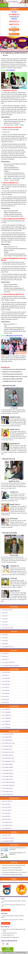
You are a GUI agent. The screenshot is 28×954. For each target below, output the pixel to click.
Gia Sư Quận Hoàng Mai (7, 755)
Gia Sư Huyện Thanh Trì (8, 779)
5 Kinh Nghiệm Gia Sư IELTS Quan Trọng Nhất (12, 381)
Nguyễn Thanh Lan (15, 504)
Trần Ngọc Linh (14, 492)
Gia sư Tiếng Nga (6, 727)
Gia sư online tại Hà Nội (7, 841)
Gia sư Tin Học (5, 696)
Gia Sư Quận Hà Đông (7, 764)
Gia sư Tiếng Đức (6, 724)
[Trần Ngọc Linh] (5, 495)
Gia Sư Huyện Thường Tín (8, 785)
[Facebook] (3, 943)
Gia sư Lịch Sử (5, 687)
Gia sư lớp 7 (5, 637)
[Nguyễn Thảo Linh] (5, 432)
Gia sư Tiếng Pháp (6, 718)
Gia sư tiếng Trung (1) (7, 825)
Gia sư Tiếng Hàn (6, 721)
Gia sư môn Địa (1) (6, 816)
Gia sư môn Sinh (6, 684)
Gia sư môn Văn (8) (6, 810)
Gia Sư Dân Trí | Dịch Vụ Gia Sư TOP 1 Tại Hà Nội (12, 919)
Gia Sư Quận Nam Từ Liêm (8, 761)
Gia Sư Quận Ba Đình (7, 737)
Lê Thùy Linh (14, 408)
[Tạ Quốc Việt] (5, 581)
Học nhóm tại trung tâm (8, 838)
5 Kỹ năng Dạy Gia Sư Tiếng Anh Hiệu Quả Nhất (13, 378)
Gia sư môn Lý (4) (6, 804)
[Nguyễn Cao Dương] (5, 420)
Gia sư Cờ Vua (5, 702)
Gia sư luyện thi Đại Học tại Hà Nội (10, 665)
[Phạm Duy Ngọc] (14, 544)
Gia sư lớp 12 (5, 659)
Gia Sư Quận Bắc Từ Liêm (8, 758)
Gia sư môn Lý (5, 675)
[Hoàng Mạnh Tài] (5, 569)
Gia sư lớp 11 (5, 656)
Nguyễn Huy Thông (14, 481)
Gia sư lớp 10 (5, 653)
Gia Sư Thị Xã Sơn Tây (7, 794)
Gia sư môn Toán (6, 672)
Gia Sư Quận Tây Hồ (7, 749)
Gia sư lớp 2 (5, 615)
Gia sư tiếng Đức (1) (6, 828)
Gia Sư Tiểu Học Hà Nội (7, 627)
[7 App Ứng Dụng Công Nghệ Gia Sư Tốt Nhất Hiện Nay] (4, 855)
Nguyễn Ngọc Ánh (15, 443)
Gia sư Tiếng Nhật (6, 712)
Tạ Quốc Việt (13, 578)
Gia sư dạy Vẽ (5, 699)
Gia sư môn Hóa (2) (6, 807)
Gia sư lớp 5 (5, 624)
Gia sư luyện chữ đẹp (7, 609)
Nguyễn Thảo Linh (15, 429)
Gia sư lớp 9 (5, 643)
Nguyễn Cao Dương (15, 417)
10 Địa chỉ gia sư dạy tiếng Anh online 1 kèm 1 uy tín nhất (15, 376)
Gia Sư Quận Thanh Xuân (8, 752)
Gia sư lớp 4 (5, 621)
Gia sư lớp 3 (5, 618)
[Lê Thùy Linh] (14, 397)
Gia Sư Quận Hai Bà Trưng (8, 743)
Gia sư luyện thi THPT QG (8, 662)
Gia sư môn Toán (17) (7, 801)
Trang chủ (4, 5)
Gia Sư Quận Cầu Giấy (7, 746)
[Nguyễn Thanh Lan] (5, 507)
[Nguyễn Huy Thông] (14, 470)
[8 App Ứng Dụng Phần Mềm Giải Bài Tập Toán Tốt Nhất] (4, 849)
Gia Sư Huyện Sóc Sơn (7, 791)
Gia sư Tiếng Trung (6, 715)
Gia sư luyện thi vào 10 (7, 646)
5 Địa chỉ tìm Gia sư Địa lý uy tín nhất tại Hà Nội (12, 374)
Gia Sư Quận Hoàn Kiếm (7, 734)
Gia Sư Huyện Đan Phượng (8, 782)
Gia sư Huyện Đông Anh (8, 773)
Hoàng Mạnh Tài (14, 566)
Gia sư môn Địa (5, 690)
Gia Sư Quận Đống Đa (7, 740)
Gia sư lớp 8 (5, 640)
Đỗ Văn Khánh (14, 518)
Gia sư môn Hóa (6, 678)
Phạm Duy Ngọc (14, 555)
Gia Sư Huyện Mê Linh (7, 788)
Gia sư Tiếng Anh (6, 709)
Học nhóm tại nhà (6, 835)
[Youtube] (7, 943)
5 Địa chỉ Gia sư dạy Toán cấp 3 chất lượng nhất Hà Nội (14, 369)
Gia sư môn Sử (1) (6, 813)
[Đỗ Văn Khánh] (5, 522)
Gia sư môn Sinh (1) (6, 819)
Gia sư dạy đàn (5, 693)
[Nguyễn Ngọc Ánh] (5, 447)
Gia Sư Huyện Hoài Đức (7, 776)
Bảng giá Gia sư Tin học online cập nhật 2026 (12, 371)
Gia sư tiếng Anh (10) (7, 822)
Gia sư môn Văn (6, 681)
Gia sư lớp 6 (5, 634)
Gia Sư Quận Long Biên (7, 767)
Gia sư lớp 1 (5, 612)
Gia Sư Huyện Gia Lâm (7, 770)
